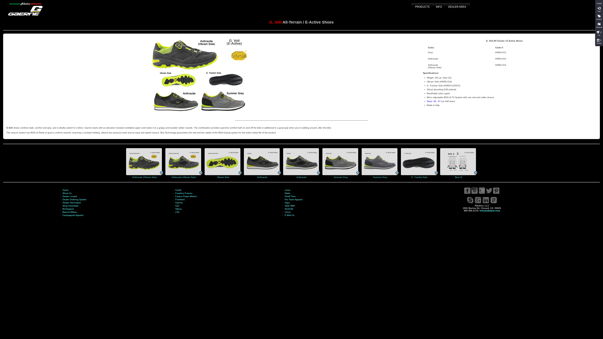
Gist (177, 205)
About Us (67, 193)
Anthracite (262, 177)
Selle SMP (290, 205)
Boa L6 (458, 177)
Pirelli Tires (290, 196)
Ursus (288, 212)
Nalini (287, 193)
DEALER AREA (457, 6)
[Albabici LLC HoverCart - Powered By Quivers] (599, 1)
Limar (287, 190)
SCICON (289, 209)
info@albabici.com (490, 210)
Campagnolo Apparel (72, 215)
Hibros (178, 209)
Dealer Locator (69, 196)
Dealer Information (71, 202)
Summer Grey (341, 177)
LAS (177, 212)
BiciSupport (68, 209)
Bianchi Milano (69, 212)
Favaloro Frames (183, 193)
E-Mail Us (289, 215)
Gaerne (179, 202)
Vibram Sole (223, 177)
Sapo (287, 202)
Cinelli (178, 190)
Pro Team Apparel (293, 199)
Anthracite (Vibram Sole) (144, 177)
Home (65, 190)
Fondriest (180, 199)
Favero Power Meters (186, 196)
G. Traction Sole (419, 177)
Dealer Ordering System (74, 199)
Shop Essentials (70, 205)
